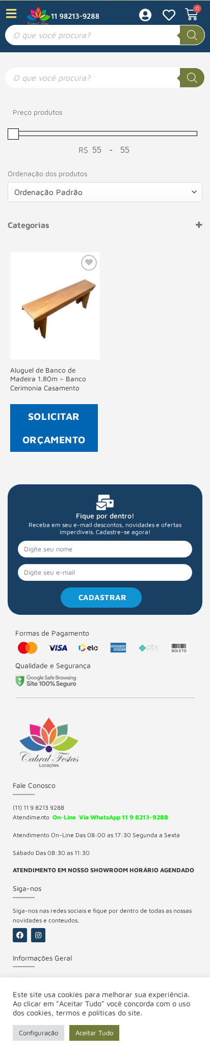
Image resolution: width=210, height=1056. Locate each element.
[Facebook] (20, 935)
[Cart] (191, 14)
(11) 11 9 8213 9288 (38, 807)
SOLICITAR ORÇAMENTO (54, 427)
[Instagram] (38, 935)
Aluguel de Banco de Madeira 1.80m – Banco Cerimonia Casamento (48, 379)
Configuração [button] (38, 1033)
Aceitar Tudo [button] (94, 1033)
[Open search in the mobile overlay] (105, 35)
